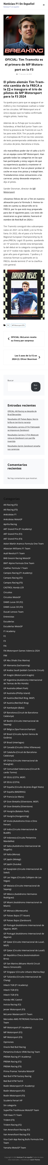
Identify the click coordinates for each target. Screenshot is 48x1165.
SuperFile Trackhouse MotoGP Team (21, 1110)
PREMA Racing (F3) (12, 1066)
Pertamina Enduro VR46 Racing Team (21, 1051)
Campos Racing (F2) (13, 577)
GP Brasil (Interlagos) (13, 742)
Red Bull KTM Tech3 (13, 1081)
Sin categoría (9, 1105)
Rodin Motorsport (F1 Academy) (18, 1085)
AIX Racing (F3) (10, 509)
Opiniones (8, 1042)
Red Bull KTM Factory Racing (17, 1076)
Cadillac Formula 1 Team (15, 568)
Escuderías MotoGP (13, 626)
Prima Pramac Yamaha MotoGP (18, 1071)
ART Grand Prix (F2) (12, 534)
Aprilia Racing (10, 524)
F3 (8, 89)
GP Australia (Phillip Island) (16, 693)
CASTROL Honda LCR (13, 587)
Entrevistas (8, 616)
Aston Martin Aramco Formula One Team (23, 543)
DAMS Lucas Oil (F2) (13, 602)
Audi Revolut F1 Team (14, 553)
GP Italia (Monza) (11, 854)
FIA (4, 645)
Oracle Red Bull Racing (14, 1047)
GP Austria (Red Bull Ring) (16, 702)
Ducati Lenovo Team (13, 611)
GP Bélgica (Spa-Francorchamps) (19, 729)
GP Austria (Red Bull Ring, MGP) (18, 698)
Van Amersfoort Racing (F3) (16, 1134)
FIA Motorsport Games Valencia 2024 (21, 650)
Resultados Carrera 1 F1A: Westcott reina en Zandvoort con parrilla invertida (23, 438)
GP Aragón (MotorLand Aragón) (18, 675)
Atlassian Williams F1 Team (16, 548)
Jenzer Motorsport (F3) (14, 1009)
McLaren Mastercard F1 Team (17, 1014)
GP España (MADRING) (14, 791)
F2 (4, 636)
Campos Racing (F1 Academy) (17, 573)
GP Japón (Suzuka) (12, 864)
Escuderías (8, 621)
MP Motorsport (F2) (12, 1032)
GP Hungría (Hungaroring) (16, 816)
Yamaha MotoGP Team (14, 1147)
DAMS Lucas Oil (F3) (13, 607)
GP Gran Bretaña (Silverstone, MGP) (20, 801)
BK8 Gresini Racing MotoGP (17, 558)
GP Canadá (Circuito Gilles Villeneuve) (21, 747)
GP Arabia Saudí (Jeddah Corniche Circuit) (23, 670)
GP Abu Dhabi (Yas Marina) (16, 660)
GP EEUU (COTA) (11, 782)
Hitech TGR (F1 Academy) (15, 985)
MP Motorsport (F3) (18, 325)
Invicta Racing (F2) (12, 1004)
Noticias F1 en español (18, 4)
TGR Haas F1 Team (12, 1115)
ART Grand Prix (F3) (12, 538)
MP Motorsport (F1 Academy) (17, 1027)
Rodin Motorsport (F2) (14, 1090)
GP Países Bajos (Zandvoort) (17, 920)
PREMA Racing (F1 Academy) (17, 1056)
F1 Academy (9, 631)
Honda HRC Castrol (12, 999)
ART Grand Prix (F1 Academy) (17, 529)
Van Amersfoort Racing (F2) (16, 1129)
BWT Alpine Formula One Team (18, 563)
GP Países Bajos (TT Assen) (16, 915)
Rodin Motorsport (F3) (14, 1095)
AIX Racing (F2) (10, 504)
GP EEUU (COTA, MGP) (14, 777)
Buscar (11, 380)
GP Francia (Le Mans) (13, 796)
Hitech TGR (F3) (10, 994)
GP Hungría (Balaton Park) (16, 811)
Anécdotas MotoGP (12, 519)
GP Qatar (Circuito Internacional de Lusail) (24, 950)
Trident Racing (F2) (12, 1124)
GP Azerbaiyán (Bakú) (13, 707)
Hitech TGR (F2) (10, 990)
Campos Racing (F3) (13, 582)
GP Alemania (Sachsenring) (16, 665)
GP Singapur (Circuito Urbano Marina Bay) (24, 971)
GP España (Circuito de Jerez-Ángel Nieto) (23, 787)
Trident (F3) (8, 1119)
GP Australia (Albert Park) (15, 688)
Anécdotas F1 (10, 514)
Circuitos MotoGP (12, 597)
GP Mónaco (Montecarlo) (15, 910)
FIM (5, 655)
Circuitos (7, 592)
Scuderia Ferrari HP (12, 1100)
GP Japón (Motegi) (12, 859)
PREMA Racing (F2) (12, 1061)
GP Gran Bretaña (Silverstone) (18, 806)
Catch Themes (35, 1160)
